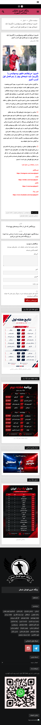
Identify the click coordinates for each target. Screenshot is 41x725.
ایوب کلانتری (35, 635)
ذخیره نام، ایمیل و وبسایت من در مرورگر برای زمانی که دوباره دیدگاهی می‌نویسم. (21, 295)
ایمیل (36, 277)
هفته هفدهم (24, 216)
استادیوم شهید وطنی (9, 611)
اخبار (24, 20)
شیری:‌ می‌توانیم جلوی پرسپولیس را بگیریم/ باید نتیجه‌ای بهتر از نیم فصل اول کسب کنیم (22, 36)
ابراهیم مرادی (14, 628)
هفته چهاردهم (35, 618)
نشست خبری (23, 621)
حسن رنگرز (15, 632)
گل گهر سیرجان (15, 618)
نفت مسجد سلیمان (24, 635)
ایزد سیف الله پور (18, 615)
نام (37, 270)
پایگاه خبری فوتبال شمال (28, 589)
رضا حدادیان (14, 621)
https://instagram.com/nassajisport (27, 173)
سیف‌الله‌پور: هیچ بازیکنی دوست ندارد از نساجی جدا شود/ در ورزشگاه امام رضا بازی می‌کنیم (20, 235)
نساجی (37, 611)
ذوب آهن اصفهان (34, 625)
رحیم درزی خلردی (34, 621)
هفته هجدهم (25, 618)
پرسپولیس (27, 213)
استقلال (27, 615)
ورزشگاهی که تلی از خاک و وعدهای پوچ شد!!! (20, 226)
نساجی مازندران (33, 216)
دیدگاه (36, 254)
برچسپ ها (35, 213)
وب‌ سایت (35, 284)
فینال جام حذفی (24, 632)
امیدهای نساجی (34, 628)
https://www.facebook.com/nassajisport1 (25, 195)
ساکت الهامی (35, 615)
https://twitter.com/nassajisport (28, 180)
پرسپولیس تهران (18, 213)
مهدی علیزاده (24, 628)
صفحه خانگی (33, 20)
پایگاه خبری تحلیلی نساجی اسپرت (20, 12)
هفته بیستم (8, 615)
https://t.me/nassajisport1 (30, 186)
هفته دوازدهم (23, 625)
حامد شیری (9, 213)
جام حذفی (19, 611)
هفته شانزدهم (35, 632)
